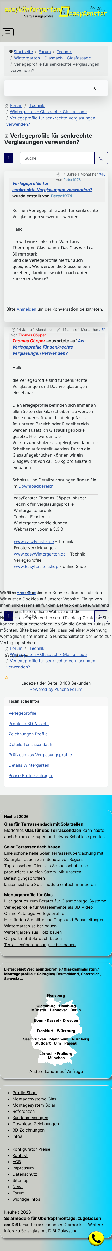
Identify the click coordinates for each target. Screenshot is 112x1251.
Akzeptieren (16, 655)
